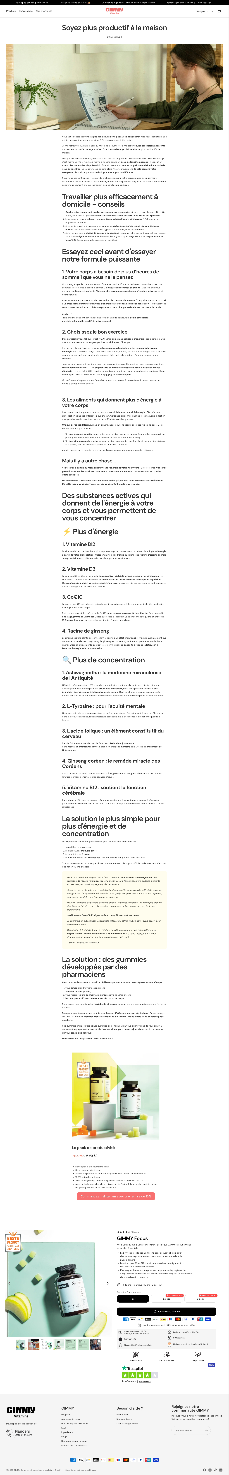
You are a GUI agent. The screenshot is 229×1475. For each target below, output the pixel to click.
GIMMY (17, 1470)
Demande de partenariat (74, 1441)
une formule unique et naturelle (113, 317)
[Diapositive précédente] (8, 1283)
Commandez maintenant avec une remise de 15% (116, 1196)
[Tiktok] (215, 1470)
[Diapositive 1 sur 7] (21, 1344)
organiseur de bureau (76, 222)
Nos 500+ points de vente (74, 1423)
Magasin (65, 1414)
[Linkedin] (221, 1470)
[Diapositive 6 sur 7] (83, 1344)
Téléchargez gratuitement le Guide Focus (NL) (190, 2)
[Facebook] (204, 1470)
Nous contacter (125, 1419)
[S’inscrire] (206, 1430)
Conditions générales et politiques (80, 1470)
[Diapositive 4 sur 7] (58, 1344)
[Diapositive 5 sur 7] (70, 1344)
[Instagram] (210, 1470)
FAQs (63, 1427)
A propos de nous (70, 1419)
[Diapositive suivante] (108, 1283)
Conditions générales (127, 1423)
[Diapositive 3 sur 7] (46, 1344)
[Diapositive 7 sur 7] (95, 1344)
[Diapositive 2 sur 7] (33, 1344)
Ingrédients (67, 1432)
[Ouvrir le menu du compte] (212, 11)
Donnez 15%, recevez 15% (74, 1445)
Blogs (64, 1436)
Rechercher (122, 1414)
